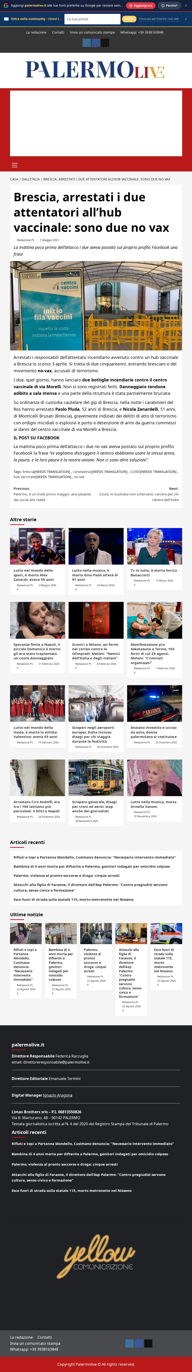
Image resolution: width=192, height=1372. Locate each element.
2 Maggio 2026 (47, 585)
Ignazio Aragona (57, 1095)
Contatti (58, 32)
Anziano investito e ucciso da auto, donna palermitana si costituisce (154, 732)
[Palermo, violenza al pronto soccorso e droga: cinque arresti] (96, 933)
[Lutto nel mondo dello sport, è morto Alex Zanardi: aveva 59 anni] (37, 546)
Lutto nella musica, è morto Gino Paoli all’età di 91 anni (95, 575)
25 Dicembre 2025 (166, 742)
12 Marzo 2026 (164, 580)
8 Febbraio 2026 (106, 663)
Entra (129, 19)
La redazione (36, 32)
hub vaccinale (24, 477)
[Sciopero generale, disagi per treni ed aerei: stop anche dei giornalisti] (96, 778)
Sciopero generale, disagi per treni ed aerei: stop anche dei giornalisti (94, 806)
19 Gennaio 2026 (48, 742)
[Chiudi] (185, 5)
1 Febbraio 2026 (165, 668)
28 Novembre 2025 (86, 821)
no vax (79, 477)
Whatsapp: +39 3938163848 (141, 32)
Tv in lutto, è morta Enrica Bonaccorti (154, 572)
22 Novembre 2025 (145, 816)
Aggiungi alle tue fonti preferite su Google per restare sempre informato (76, 5)
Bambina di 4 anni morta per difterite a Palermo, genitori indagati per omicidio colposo (92, 866)
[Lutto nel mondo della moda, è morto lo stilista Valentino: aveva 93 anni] (37, 703)
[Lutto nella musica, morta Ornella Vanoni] (154, 778)
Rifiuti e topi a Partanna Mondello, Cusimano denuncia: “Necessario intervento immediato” (95, 857)
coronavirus (82, 471)
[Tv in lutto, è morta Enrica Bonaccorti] (154, 546)
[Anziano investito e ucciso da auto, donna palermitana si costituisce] (154, 703)
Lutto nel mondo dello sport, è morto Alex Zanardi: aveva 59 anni (34, 575)
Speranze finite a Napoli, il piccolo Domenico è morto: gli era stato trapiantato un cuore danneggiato (37, 651)
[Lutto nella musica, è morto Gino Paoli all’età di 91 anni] (96, 546)
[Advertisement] (96, 123)
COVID (135, 471)
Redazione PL (25, 240)
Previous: (52, 494)
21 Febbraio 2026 (48, 663)
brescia (28, 471)
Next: (139, 494)
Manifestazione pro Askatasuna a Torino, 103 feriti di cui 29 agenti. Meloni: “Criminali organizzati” (152, 653)
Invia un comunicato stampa (92, 32)
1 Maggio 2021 (49, 240)
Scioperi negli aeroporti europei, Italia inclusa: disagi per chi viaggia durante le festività (93, 734)
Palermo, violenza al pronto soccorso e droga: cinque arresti (67, 875)
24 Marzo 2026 (105, 585)
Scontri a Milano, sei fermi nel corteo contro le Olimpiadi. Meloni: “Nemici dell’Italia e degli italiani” (96, 651)
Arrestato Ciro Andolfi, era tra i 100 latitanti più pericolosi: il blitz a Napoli (37, 806)
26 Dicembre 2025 (107, 747)
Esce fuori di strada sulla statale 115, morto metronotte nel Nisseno (73, 899)
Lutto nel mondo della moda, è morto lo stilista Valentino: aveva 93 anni (35, 732)
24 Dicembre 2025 (49, 816)
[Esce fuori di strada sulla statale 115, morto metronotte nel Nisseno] (166, 933)
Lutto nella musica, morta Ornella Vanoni (154, 804)
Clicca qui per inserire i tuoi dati (159, 18)
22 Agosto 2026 (26, 989)
